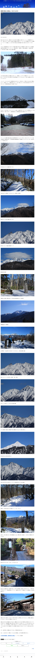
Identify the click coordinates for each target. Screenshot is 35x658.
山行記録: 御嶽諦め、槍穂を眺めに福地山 (8, 635)
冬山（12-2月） (7, 639)
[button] (23, 646)
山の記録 (3, 639)
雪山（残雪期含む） (12, 639)
